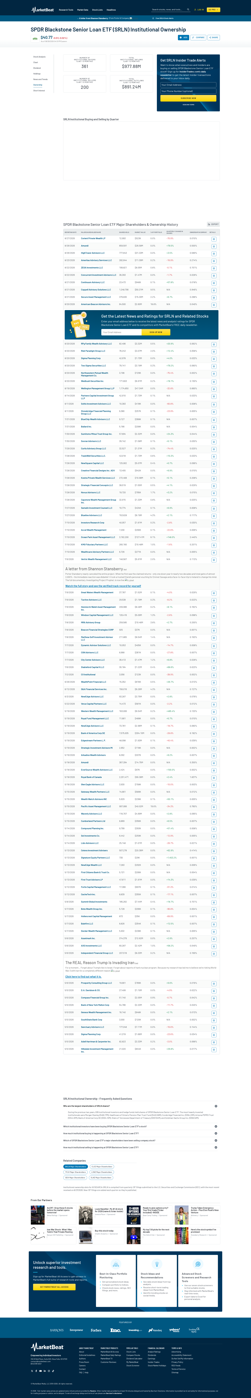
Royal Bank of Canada (91, 777)
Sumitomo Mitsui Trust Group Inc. (96, 434)
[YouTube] (40, 1371)
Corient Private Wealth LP (93, 238)
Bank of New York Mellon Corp (95, 1005)
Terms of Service (179, 1369)
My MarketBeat (132, 1362)
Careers (82, 1365)
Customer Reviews (108, 1362)
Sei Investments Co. (90, 835)
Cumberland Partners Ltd (93, 821)
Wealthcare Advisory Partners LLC (97, 551)
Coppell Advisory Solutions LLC (96, 289)
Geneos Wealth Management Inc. (96, 1012)
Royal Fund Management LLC (95, 718)
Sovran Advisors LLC (91, 441)
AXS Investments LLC (91, 945)
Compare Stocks (133, 1355)
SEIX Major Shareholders (75, 1177)
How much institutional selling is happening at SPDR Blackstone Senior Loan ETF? (101, 1147)
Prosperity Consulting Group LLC (96, 982)
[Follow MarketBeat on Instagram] (49, 1371)
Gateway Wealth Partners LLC (95, 791)
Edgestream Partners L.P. (93, 740)
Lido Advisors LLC (90, 843)
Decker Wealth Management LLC (96, 931)
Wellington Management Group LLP (97, 388)
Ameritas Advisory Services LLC (96, 260)
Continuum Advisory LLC (93, 282)
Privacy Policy (177, 1362)
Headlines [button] (111, 10)
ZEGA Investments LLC (92, 267)
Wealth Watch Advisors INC (94, 799)
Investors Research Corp (92, 522)
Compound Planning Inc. (92, 828)
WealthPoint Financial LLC (93, 681)
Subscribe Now (188, 98)
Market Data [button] (82, 10)
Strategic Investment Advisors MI (97, 747)
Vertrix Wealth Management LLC (96, 559)
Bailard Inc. (86, 426)
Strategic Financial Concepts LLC (97, 485)
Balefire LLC (87, 923)
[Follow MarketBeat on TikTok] (53, 1371)
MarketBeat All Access (110, 1352)
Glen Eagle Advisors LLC (92, 784)
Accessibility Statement (181, 1355)
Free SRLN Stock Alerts (164, 18)
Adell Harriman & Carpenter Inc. (96, 1041)
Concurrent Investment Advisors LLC (98, 275)
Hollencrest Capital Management (96, 916)
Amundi (85, 245)
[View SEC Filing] (214, 239)
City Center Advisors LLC (93, 659)
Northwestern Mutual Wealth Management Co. (94, 374)
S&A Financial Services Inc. (94, 689)
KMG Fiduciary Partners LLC (94, 544)
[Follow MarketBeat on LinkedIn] (45, 1371)
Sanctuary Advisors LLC (92, 1027)
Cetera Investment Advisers (94, 850)
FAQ (80, 1372)
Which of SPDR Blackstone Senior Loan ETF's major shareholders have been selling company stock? (109, 1140)
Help (86, 1372)
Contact (82, 1369)
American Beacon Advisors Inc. (96, 304)
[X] (32, 1371)
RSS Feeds (176, 1365)
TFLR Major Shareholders (75, 1172)
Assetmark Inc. (88, 938)
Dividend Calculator (134, 1358)
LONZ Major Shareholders (101, 1172)
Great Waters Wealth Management (97, 592)
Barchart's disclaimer (114, 1393)
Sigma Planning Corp (91, 358)
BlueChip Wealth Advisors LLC (95, 419)
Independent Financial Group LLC (97, 953)
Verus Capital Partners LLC (94, 703)
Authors (82, 1358)
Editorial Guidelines (87, 1355)
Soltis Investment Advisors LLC (96, 403)
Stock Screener (132, 1365)
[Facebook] (36, 1371)
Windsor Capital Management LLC (97, 615)
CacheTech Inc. (88, 894)
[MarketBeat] (43, 9)
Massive (93, 1391)
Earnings (151, 1358)
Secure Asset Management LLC (96, 297)
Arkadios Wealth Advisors (93, 755)
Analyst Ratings (154, 1352)
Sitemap (175, 1372)
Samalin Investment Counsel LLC (96, 507)
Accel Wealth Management (93, 530)
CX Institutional (88, 674)
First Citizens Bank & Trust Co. (95, 872)
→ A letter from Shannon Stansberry (92, 18)
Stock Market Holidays (157, 1365)
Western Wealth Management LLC (97, 711)
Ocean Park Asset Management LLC (98, 537)
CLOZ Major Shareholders (102, 1166)
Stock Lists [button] (97, 10)
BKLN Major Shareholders (75, 1166)
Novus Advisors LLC (90, 492)
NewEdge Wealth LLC (91, 865)
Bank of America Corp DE (93, 733)
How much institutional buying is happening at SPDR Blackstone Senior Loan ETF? (101, 1133)
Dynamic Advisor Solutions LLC (96, 645)
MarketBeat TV (107, 1358)
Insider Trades (153, 1362)
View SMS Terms (188, 104)
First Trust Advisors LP (92, 879)
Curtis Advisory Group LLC (93, 448)
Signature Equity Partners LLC (95, 857)
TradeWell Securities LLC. (93, 455)
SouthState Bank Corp (91, 1019)
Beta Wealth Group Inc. (92, 909)
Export (215, 224)
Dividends (152, 1355)
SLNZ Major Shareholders (101, 1177)
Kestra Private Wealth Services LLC (98, 477)
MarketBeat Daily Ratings (111, 1355)
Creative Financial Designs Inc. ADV (98, 470)
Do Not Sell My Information (182, 1358)
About (81, 1352)
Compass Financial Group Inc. (95, 997)
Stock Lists (131, 1352)
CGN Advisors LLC (89, 652)
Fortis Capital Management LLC (96, 887)
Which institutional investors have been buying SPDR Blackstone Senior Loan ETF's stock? (105, 1126)
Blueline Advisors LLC (91, 515)
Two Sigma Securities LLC (93, 365)
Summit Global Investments (94, 901)
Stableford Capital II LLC (92, 667)
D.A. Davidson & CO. (90, 990)
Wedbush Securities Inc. (92, 381)
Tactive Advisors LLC (91, 599)
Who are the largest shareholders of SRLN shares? (86, 1106)
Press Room (84, 1362)
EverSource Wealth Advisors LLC (97, 769)
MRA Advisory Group (90, 622)
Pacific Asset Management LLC (96, 806)
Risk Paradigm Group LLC (93, 350)
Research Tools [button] (66, 10)
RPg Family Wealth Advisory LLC (96, 343)
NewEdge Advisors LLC (92, 696)
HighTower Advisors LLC (93, 252)
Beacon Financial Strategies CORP (97, 629)
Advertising (176, 1352)
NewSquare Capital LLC (92, 463)
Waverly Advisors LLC (91, 813)
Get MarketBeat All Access (54, 1287)
